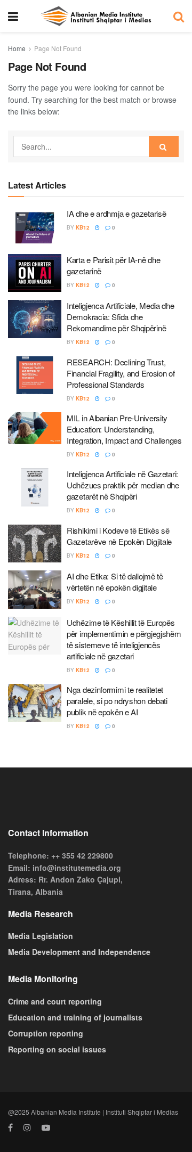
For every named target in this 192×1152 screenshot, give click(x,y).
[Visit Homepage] (95, 16)
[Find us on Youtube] (46, 1127)
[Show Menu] (13, 16)
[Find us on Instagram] (27, 1127)
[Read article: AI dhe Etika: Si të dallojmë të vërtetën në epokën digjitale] (34, 589)
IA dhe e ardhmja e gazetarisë (116, 213)
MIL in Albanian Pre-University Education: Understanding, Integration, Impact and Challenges (124, 429)
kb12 (83, 227)
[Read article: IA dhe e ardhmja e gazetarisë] (34, 227)
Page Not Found (58, 48)
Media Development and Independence (79, 951)
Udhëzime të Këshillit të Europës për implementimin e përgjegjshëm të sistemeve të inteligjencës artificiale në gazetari (124, 639)
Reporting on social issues (57, 1049)
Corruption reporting (45, 1033)
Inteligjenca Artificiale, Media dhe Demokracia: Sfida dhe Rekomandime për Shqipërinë (120, 316)
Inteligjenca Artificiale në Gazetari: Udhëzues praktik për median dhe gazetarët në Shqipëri (123, 485)
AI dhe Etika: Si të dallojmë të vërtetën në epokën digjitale (115, 581)
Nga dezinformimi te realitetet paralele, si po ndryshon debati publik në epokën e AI (117, 700)
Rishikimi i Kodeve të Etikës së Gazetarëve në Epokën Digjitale (119, 536)
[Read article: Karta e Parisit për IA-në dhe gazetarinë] (34, 273)
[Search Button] (178, 16)
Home (17, 48)
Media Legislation (40, 935)
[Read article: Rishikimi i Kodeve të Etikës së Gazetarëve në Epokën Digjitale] (34, 544)
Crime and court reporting (55, 1001)
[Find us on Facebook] (10, 1127)
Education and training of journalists (75, 1017)
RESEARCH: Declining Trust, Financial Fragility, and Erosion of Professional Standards (121, 373)
